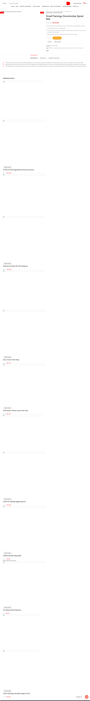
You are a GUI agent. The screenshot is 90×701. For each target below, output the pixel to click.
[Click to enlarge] (6, 10)
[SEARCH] (68, 3)
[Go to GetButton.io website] (86, 699)
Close (2, 11)
